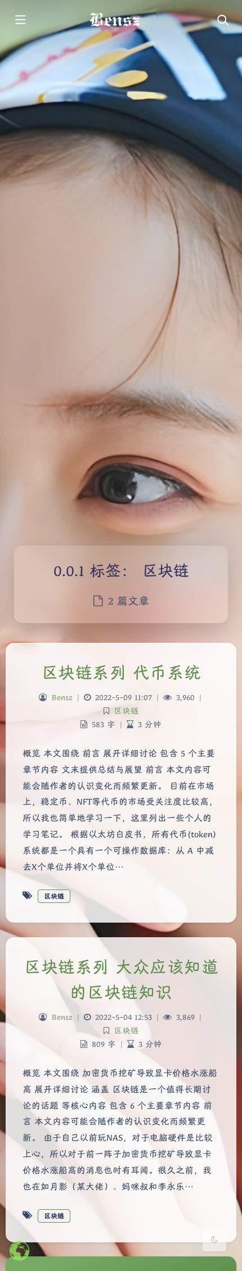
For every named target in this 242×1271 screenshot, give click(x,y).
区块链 (126, 711)
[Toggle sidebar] (20, 20)
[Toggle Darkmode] (214, 1239)
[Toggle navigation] (222, 20)
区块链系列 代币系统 (121, 672)
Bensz (62, 697)
